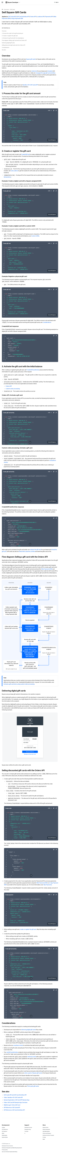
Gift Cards (12, 9)
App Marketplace (46, 1131)
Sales (44, 1139)
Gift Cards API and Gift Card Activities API (15, 1095)
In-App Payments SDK (17, 18)
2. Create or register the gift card (10, 35)
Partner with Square (47, 1133)
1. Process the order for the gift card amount (12, 33)
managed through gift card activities (45, 73)
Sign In (57, 2)
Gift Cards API (12, 16)
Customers (6, 9)
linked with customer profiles (27, 551)
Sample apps (4, 1135)
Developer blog (28, 1129)
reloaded (49, 71)
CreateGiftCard (25, 154)
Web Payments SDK (46, 569)
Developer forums (28, 1127)
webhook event (31, 1056)
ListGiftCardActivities (12, 1052)
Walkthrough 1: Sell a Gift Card (12, 1105)
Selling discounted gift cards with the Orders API (13, 45)
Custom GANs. (35, 236)
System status (5, 1137)
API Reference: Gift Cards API (12, 1107)
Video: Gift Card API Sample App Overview (15, 1102)
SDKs (3, 1133)
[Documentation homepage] (2, 9)
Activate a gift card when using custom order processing (19, 684)
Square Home (45, 1127)
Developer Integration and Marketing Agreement (12, 1147)
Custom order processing (13, 388)
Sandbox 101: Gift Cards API (30, 85)
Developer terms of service (7, 1145)
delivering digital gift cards (28, 1029)
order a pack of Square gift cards (33, 1073)
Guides (3, 1127)
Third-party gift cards (33, 1086)
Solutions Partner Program (48, 1135)
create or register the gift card (28, 929)
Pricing (44, 1137)
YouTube (26, 1131)
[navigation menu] (2, 2)
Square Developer (46, 1129)
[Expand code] (56, 110)
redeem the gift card (35, 549)
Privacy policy (5, 1149)
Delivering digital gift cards (8, 42)
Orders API (33, 16)
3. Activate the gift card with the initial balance (13, 38)
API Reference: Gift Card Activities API (14, 1110)
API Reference (5, 1129)
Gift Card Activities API (23, 16)
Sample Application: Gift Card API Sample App (16, 1100)
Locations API (40, 16)
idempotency (7, 177)
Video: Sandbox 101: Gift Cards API (13, 1097)
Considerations (5, 47)
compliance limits (18, 1045)
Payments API (49, 16)
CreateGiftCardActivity (33, 370)
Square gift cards (30, 59)
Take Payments (47, 885)
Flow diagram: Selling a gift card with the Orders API (14, 40)
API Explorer (4, 1131)
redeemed (34, 71)
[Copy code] (53, 110)
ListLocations (14, 170)
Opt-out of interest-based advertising (9, 1151)
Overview (4, 31)
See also (4, 49)
